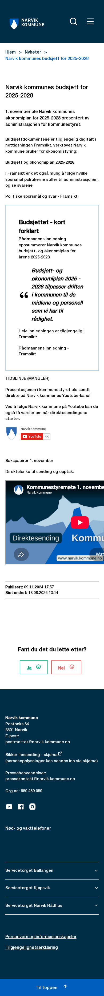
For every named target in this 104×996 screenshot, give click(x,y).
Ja (29, 668)
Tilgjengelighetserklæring (31, 948)
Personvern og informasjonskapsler (41, 937)
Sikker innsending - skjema (31, 755)
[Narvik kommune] (27, 24)
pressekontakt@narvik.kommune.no (40, 779)
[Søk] (72, 21)
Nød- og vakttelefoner (28, 828)
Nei (61, 668)
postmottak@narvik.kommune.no (37, 742)
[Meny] (89, 21)
